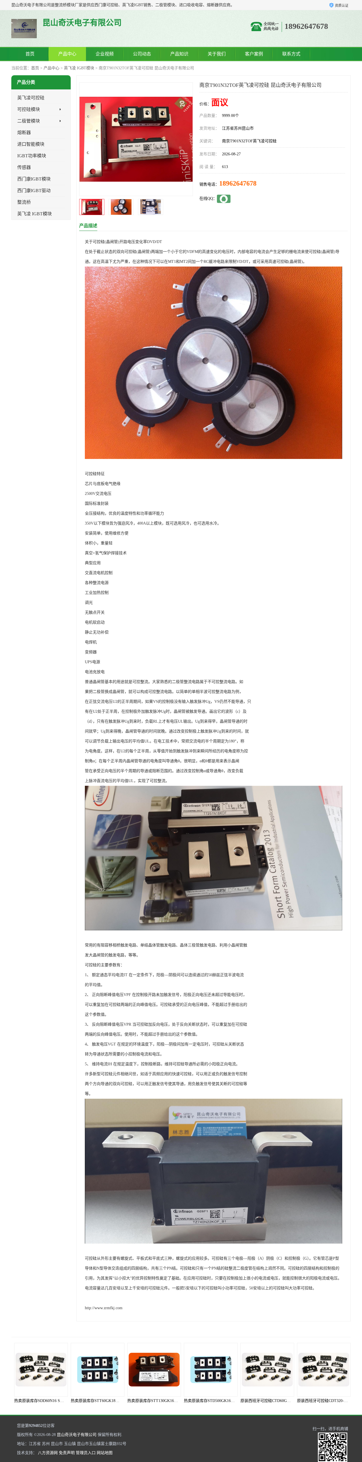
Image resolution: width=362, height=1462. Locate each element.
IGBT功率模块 (31, 155)
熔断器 (24, 132)
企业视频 (105, 53)
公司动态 (142, 53)
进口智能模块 (30, 144)
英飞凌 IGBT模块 (79, 68)
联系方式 (291, 53)
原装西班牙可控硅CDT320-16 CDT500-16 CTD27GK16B (288, 1401)
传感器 (24, 167)
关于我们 (217, 53)
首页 (30, 53)
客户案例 (254, 53)
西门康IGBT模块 (34, 179)
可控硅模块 (28, 109)
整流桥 (24, 202)
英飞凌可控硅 (30, 97)
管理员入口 (86, 1453)
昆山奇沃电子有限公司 (76, 1435)
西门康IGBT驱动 (34, 190)
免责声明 (67, 1453)
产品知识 (179, 53)
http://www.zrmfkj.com (103, 1308)
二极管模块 (28, 121)
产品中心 (67, 53)
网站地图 (105, 1453)
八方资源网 (48, 1453)
